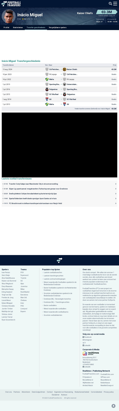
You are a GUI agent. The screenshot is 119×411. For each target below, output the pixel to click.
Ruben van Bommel (9, 281)
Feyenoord (24, 275)
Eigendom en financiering (63, 392)
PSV (22, 272)
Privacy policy (109, 392)
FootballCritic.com (107, 374)
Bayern (23, 311)
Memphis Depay (8, 289)
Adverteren (26, 392)
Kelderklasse (105, 383)
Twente (23, 278)
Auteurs (64, 395)
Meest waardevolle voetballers (55, 309)
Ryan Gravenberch (8, 320)
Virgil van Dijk (7, 295)
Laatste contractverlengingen (54, 279)
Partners (17, 392)
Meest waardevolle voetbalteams (56, 312)
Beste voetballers (50, 305)
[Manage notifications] (113, 406)
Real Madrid (25, 292)
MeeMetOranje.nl (107, 385)
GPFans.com (105, 377)
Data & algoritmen (38, 392)
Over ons (8, 392)
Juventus (24, 286)
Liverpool (24, 309)
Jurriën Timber (7, 309)
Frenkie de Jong (8, 297)
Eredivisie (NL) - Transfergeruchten (56, 302)
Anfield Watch (88, 385)
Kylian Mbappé (7, 303)
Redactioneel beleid (82, 392)
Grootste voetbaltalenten (53, 315)
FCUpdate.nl (87, 377)
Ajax (22, 284)
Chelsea (23, 300)
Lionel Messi (6, 300)
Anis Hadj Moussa (8, 278)
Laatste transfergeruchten (53, 276)
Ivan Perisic (6, 272)
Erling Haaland (7, 292)
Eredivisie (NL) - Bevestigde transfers (57, 299)
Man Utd (24, 297)
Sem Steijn (6, 275)
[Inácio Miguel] (9, 16)
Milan (23, 289)
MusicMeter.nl (106, 380)
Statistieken (18, 27)
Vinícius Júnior (7, 314)
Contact (50, 392)
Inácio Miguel (30, 14)
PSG (22, 306)
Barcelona (24, 295)
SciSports (111, 300)
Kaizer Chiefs (85, 13)
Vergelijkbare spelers (57, 27)
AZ (22, 281)
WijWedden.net (88, 383)
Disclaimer (56, 395)
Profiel (6, 27)
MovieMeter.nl (88, 380)
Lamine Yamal (7, 317)
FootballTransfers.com (91, 374)
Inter (22, 303)
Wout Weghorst (7, 284)
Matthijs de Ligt (7, 311)
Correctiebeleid (96, 392)
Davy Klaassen (7, 286)
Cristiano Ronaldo (8, 306)
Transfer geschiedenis (36, 27)
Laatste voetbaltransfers (53, 272)
